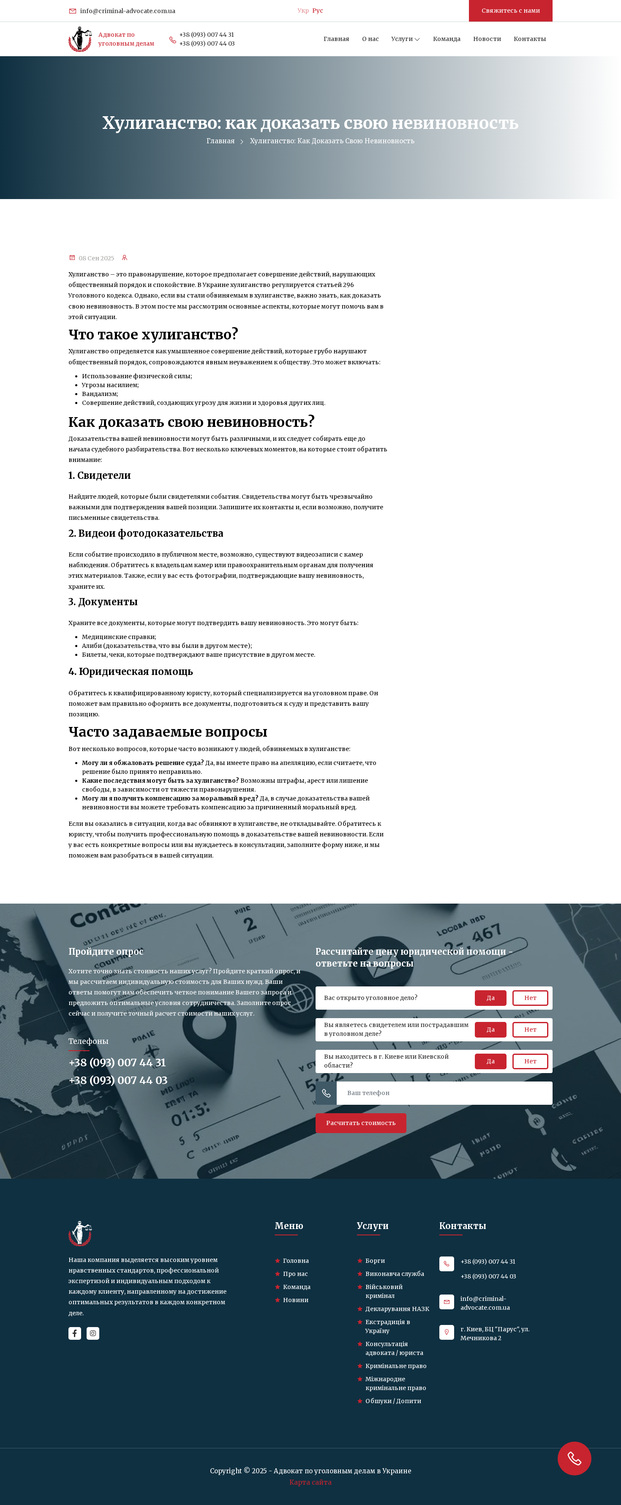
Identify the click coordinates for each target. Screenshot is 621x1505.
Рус (317, 10)
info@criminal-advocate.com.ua (127, 11)
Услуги (403, 39)
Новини (295, 1300)
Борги (375, 1261)
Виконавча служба (394, 1274)
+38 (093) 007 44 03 (207, 43)
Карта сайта (310, 1482)
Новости (487, 39)
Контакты (530, 39)
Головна (296, 1261)
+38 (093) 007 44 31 (206, 34)
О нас (370, 39)
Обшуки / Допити (393, 1401)
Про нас (295, 1274)
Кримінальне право (396, 1366)
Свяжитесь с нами (511, 10)
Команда (446, 39)
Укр (303, 10)
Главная (336, 39)
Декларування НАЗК (397, 1309)
